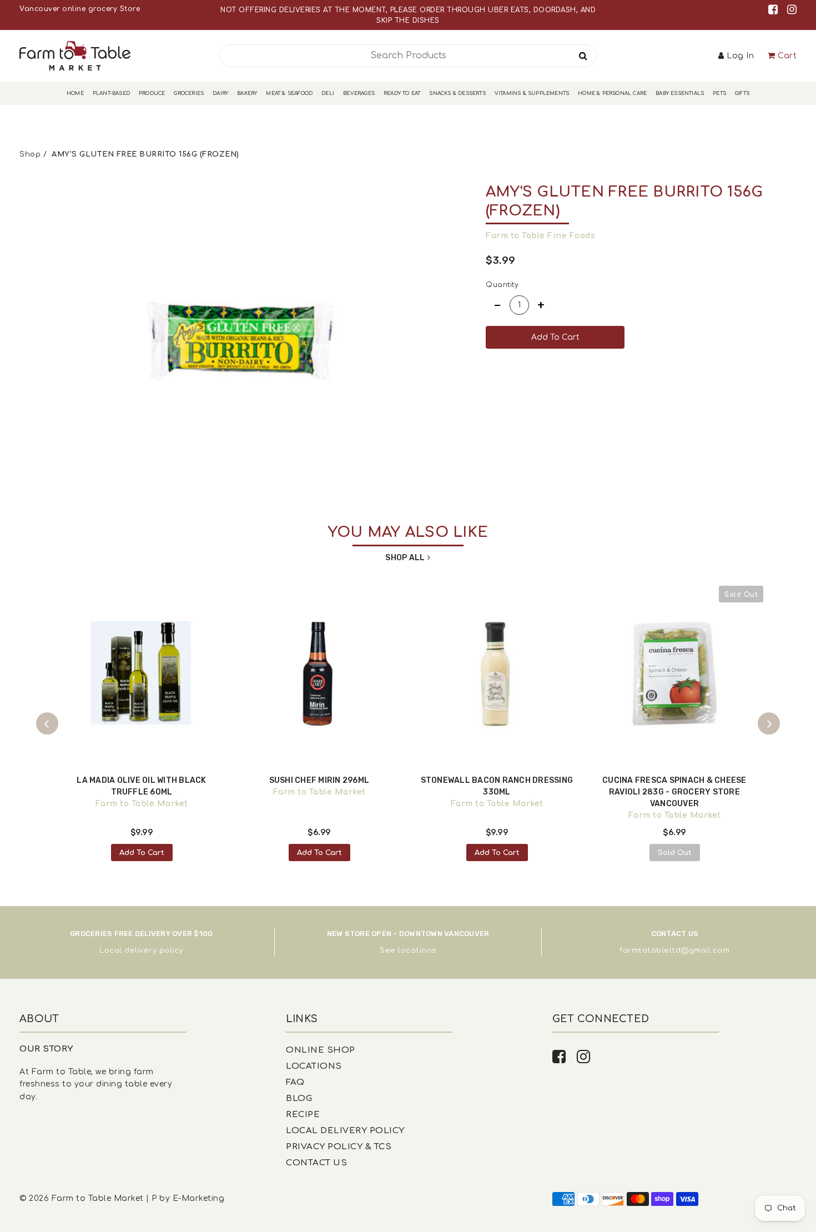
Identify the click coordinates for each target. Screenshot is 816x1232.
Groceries (189, 93)
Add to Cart (141, 853)
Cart (787, 56)
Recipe (303, 1114)
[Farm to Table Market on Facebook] (775, 9)
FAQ (295, 1082)
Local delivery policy (141, 950)
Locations (314, 1066)
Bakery (247, 93)
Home (75, 93)
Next (769, 723)
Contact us (316, 1163)
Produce (152, 93)
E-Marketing (199, 1198)
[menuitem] (75, 93)
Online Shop (320, 1050)
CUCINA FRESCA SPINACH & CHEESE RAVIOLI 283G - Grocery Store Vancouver (674, 792)
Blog (299, 1098)
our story (46, 1049)
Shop (30, 154)
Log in (740, 56)
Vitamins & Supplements (532, 93)
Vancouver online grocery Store (79, 9)
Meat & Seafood (289, 93)
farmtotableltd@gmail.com (674, 950)
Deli (327, 93)
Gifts (742, 93)
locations (417, 950)
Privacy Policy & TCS (338, 1146)
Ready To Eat (402, 93)
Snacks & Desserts (457, 93)
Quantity (502, 285)
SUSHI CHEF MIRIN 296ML (319, 780)
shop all (405, 557)
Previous (47, 723)
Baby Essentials (680, 93)
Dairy (220, 93)
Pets (719, 93)
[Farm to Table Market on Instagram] (792, 9)
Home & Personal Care (612, 93)
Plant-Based (111, 93)
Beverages (359, 93)
